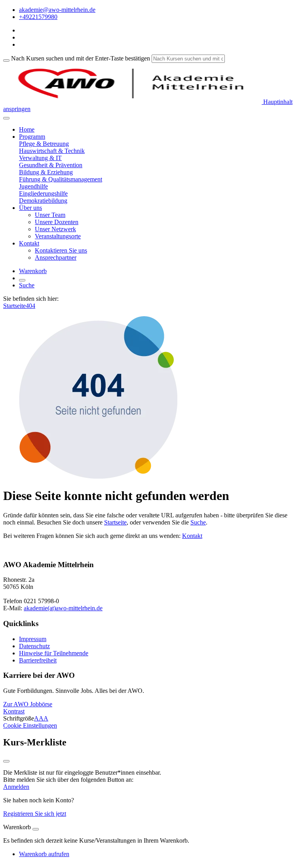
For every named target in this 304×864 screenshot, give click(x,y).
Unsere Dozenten (56, 222)
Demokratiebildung (43, 200)
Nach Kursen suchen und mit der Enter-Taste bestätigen (80, 58)
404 (30, 305)
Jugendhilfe (33, 186)
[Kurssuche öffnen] (22, 280)
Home (26, 129)
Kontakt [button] (29, 243)
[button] (27, 704)
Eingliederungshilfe (43, 193)
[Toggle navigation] (6, 118)
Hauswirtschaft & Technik (52, 150)
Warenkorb (33, 271)
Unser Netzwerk (55, 229)
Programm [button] (32, 136)
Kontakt (192, 535)
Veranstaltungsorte (58, 236)
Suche (26, 285)
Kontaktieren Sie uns (61, 250)
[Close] (35, 829)
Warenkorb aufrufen (44, 854)
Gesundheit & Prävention (50, 165)
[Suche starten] (6, 60)
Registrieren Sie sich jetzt (34, 813)
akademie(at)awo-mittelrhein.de (63, 608)
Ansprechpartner (55, 257)
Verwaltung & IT (40, 158)
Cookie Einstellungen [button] (30, 725)
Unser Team (50, 214)
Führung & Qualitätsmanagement (60, 179)
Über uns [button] (30, 207)
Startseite (14, 305)
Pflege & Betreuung (44, 143)
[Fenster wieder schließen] (6, 761)
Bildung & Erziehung (46, 172)
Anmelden (16, 786)
